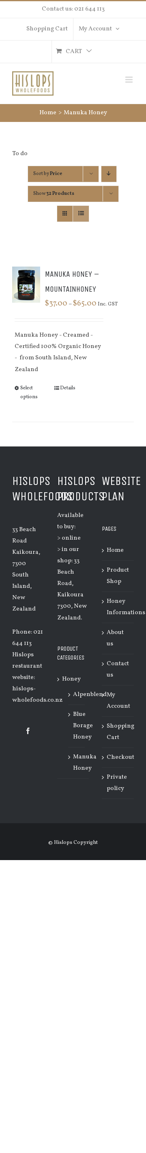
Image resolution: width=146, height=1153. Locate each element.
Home (115, 550)
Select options (29, 392)
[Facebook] (28, 731)
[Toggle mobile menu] (129, 79)
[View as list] (81, 214)
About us (115, 638)
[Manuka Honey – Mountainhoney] (26, 285)
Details (67, 388)
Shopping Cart (118, 732)
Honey (71, 679)
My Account (118, 701)
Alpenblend (90, 694)
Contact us (118, 669)
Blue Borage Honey (83, 725)
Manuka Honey (85, 763)
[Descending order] (109, 174)
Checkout (118, 757)
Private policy (117, 783)
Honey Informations (118, 607)
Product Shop (118, 576)
